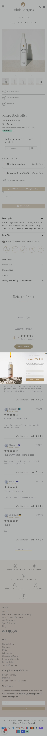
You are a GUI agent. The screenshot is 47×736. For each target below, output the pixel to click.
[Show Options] (42, 376)
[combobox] (34, 376)
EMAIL (27, 368)
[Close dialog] (46, 353)
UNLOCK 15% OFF (34, 379)
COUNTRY (28, 373)
